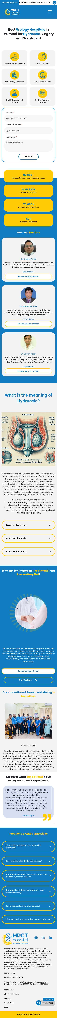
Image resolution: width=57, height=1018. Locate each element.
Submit (28, 156)
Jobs (6, 1007)
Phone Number (14, 125)
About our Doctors (11, 994)
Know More (28, 271)
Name (10, 112)
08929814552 (9, 973)
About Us (7, 998)
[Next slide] (53, 823)
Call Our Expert (26, 680)
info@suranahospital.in (13, 977)
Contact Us (8, 1003)
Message (12, 137)
